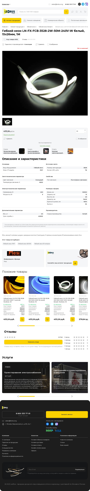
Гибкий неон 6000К (24, 244)
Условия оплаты (36, 445)
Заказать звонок (67, 414)
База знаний (64, 445)
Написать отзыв (33, 342)
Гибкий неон (31, 27)
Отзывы (4, 445)
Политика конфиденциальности (12, 456)
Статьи (62, 442)
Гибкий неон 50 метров (42, 244)
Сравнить (41, 44)
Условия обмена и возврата (40, 440)
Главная (4, 27)
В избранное (53, 44)
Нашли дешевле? (9, 135)
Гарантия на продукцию (10, 442)
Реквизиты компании (9, 450)
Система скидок (45, 146)
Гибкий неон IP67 (9, 244)
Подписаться (79, 469)
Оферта (33, 450)
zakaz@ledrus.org (57, 4)
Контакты (5, 453)
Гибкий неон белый (45, 27)
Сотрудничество (7, 448)
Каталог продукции (13, 20)
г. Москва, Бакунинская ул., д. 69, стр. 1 (18, 424)
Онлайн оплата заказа (38, 448)
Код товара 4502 (12, 39)
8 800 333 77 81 (70, 4)
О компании (6, 440)
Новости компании (66, 440)
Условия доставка (37, 442)
